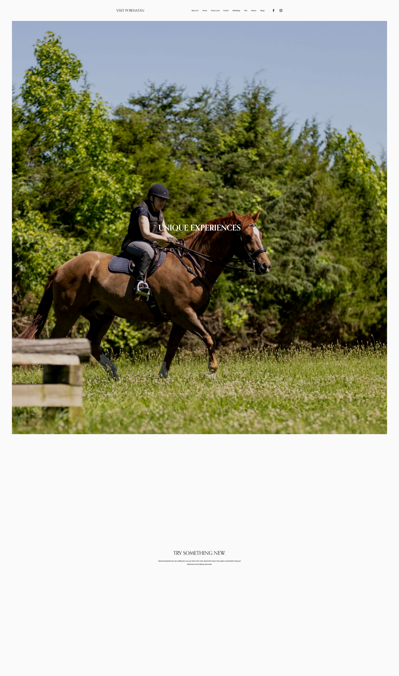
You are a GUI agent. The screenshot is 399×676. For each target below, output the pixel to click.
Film (245, 10)
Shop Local (215, 10)
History (253, 10)
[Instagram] (281, 10)
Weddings (236, 10)
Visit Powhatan (130, 10)
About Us (194, 10)
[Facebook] (273, 10)
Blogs (262, 10)
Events (226, 10)
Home (204, 10)
